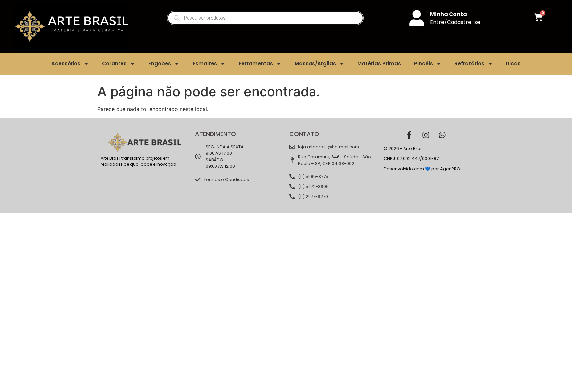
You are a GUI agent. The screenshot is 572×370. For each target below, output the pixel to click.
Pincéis (423, 63)
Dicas (513, 63)
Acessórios (65, 63)
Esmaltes (205, 63)
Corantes (114, 63)
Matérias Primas (379, 63)
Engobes (159, 63)
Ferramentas (256, 63)
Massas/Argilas (315, 63)
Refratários (469, 63)
